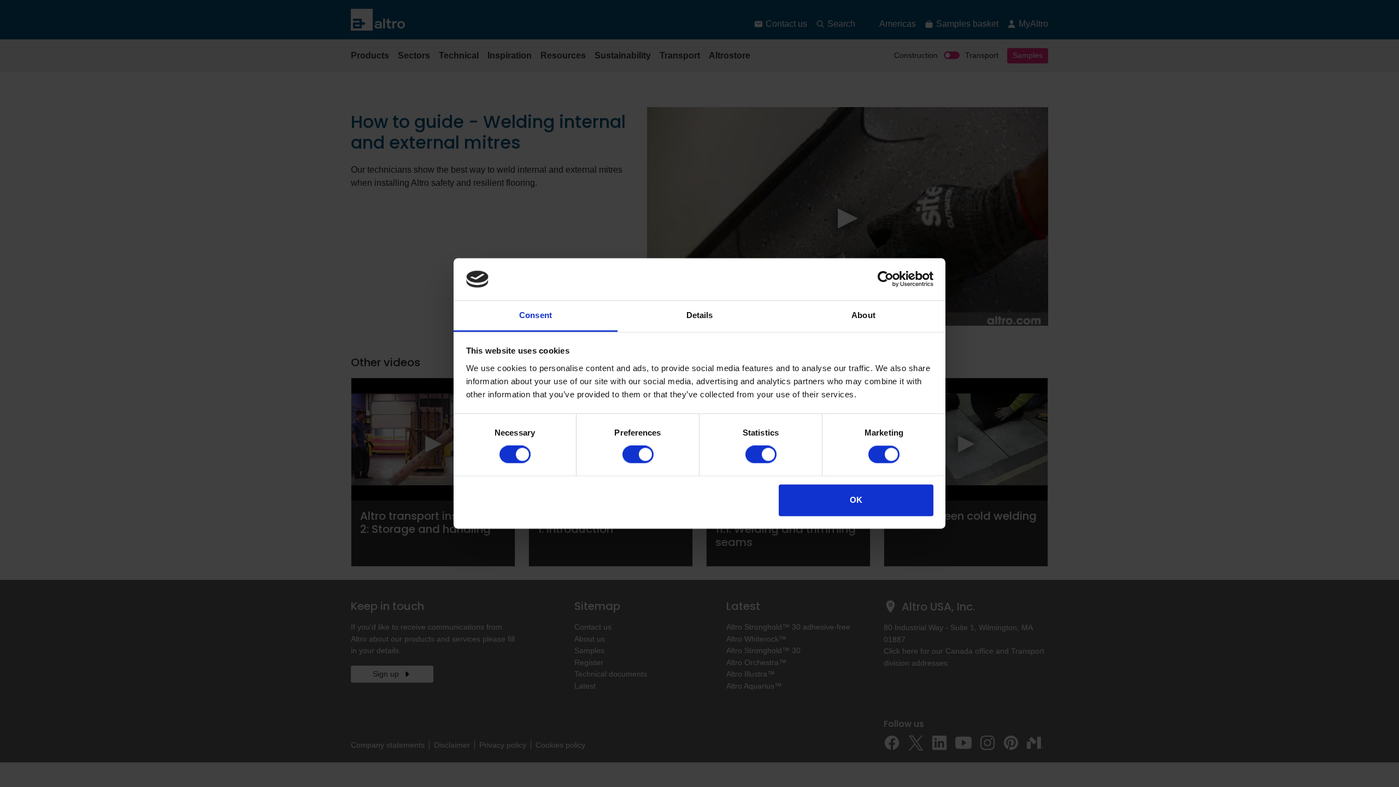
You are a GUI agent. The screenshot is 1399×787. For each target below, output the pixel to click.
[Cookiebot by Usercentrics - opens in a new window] (885, 279)
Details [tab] (699, 315)
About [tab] (863, 315)
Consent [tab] (535, 315)
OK (856, 499)
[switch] (638, 454)
